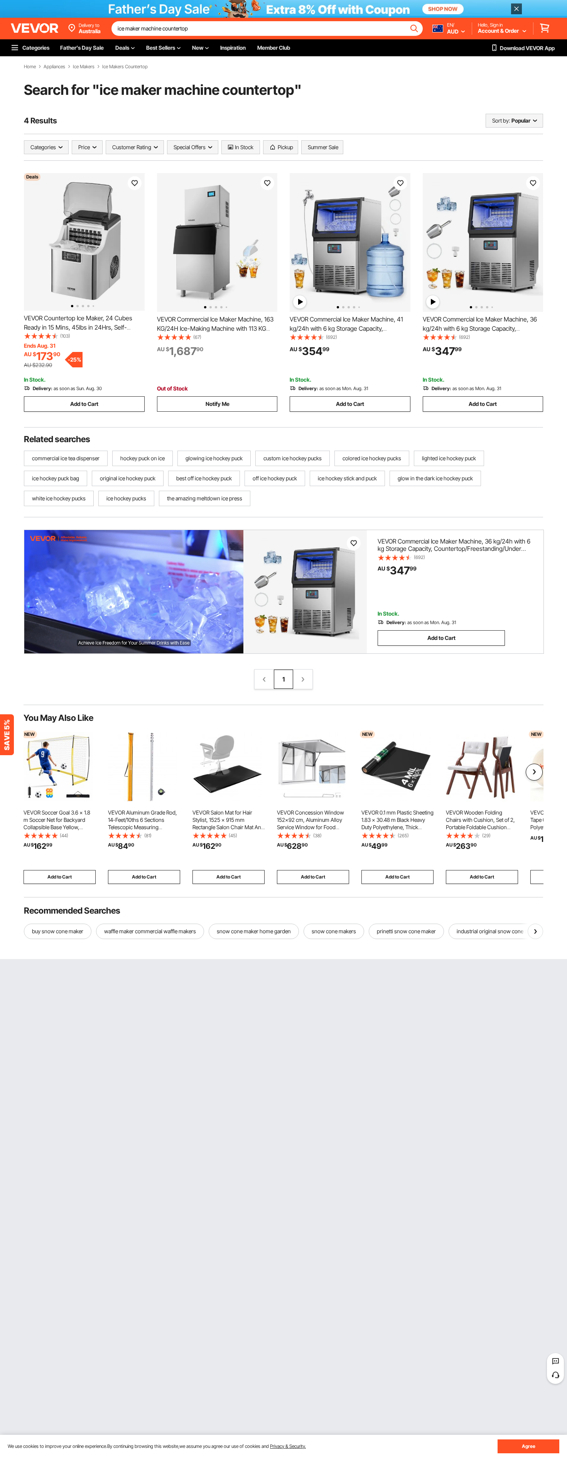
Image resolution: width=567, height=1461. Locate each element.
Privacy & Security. (288, 1446)
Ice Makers (83, 66)
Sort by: (501, 120)
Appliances (54, 66)
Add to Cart (84, 404)
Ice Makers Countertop (125, 66)
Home (30, 66)
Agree (528, 1446)
